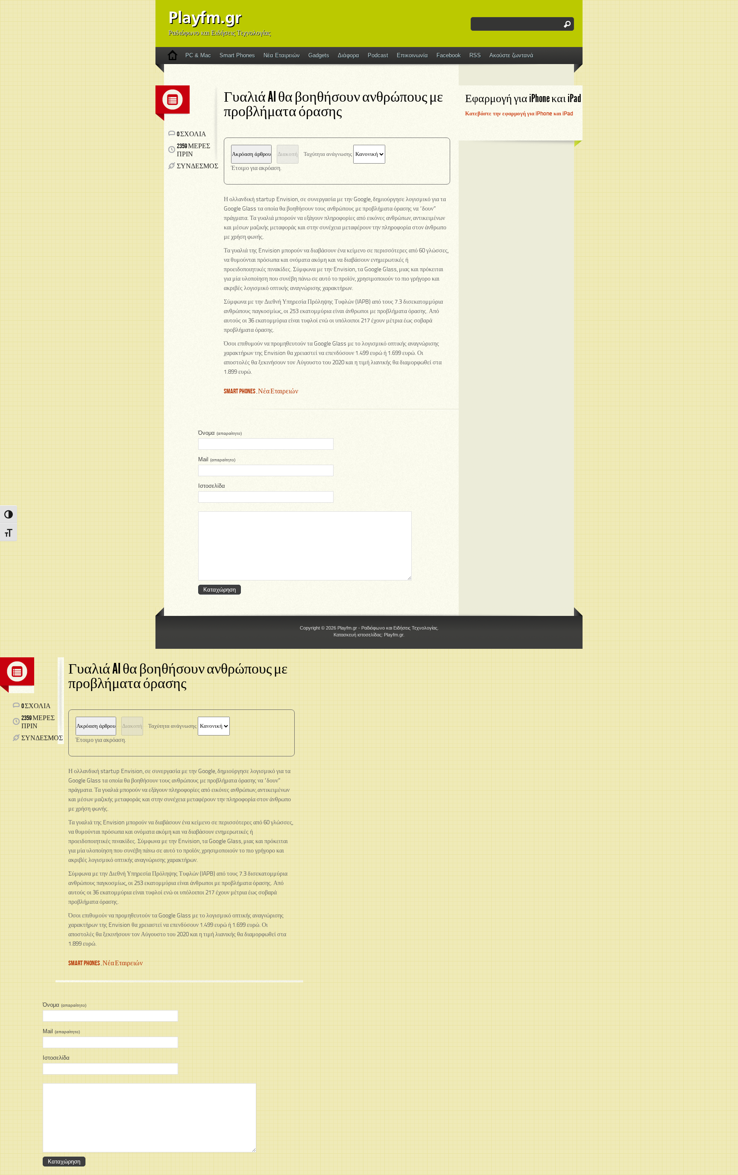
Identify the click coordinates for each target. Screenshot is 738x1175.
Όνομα (220, 433)
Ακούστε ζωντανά (511, 55)
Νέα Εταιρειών (282, 55)
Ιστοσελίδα (211, 486)
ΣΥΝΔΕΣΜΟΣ (197, 166)
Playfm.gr (204, 18)
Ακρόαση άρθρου (251, 154)
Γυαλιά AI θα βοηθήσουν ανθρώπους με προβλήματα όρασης (333, 104)
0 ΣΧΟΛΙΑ (191, 134)
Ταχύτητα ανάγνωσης (328, 154)
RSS (475, 55)
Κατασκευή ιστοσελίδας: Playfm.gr (368, 634)
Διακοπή (288, 154)
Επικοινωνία (412, 55)
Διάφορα (348, 55)
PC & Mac (198, 55)
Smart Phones (237, 55)
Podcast (378, 55)
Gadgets (318, 55)
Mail (216, 459)
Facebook (448, 55)
